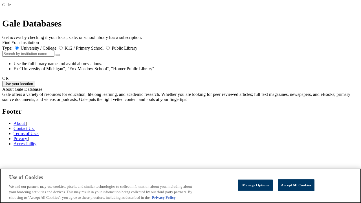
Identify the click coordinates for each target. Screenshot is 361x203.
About (20, 123)
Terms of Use (26, 133)
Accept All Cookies (296, 185)
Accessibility (25, 143)
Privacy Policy (164, 197)
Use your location (19, 84)
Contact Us (24, 128)
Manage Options (255, 185)
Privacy (21, 138)
